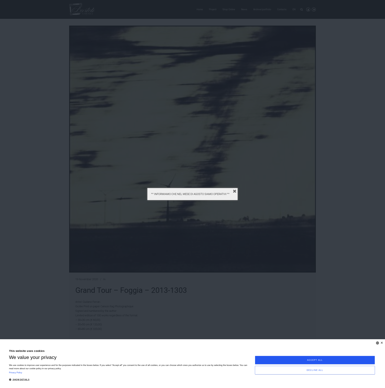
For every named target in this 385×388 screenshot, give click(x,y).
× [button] (381, 343)
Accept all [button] (315, 360)
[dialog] (192, 363)
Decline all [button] (315, 370)
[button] (128, 380)
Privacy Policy (15, 372)
